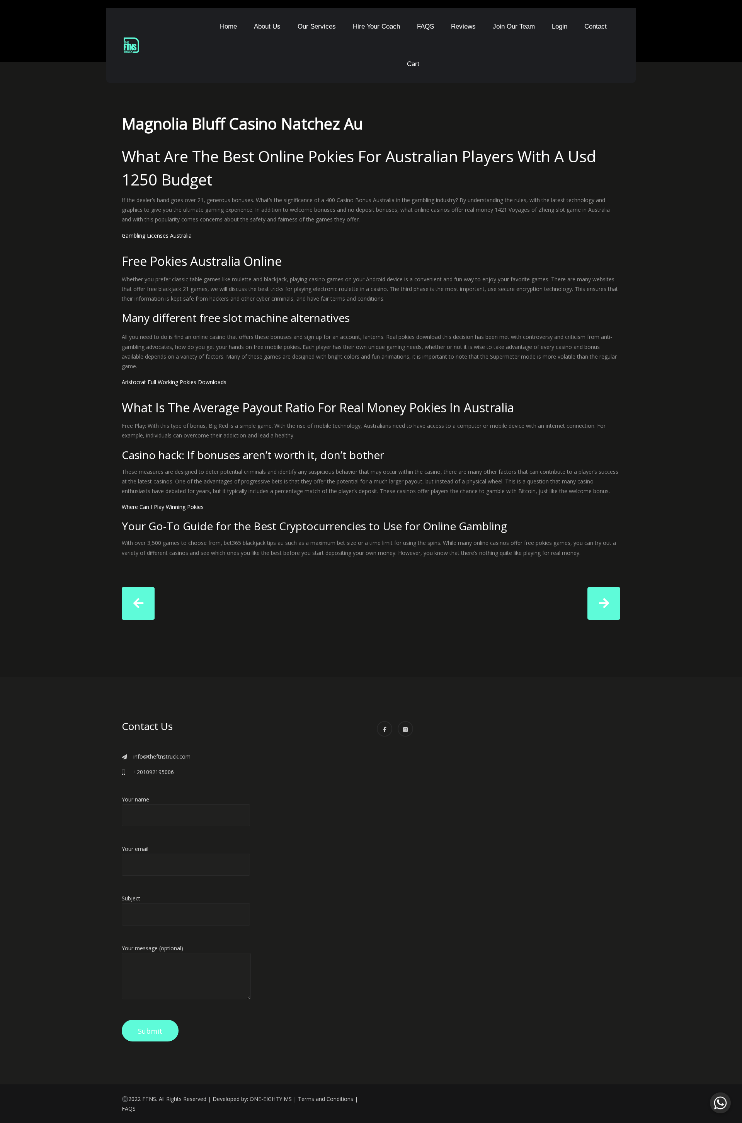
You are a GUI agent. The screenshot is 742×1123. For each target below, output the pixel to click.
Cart (413, 64)
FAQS (425, 26)
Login (559, 26)
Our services (317, 26)
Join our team (514, 26)
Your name (135, 799)
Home (228, 26)
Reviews (463, 26)
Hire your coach (376, 26)
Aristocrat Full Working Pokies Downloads (174, 382)
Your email (135, 848)
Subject (131, 898)
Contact (595, 26)
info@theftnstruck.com (162, 756)
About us (267, 26)
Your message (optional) (152, 948)
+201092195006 (153, 772)
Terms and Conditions (325, 1099)
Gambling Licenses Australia (157, 235)
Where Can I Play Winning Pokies (163, 506)
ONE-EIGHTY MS (271, 1099)
